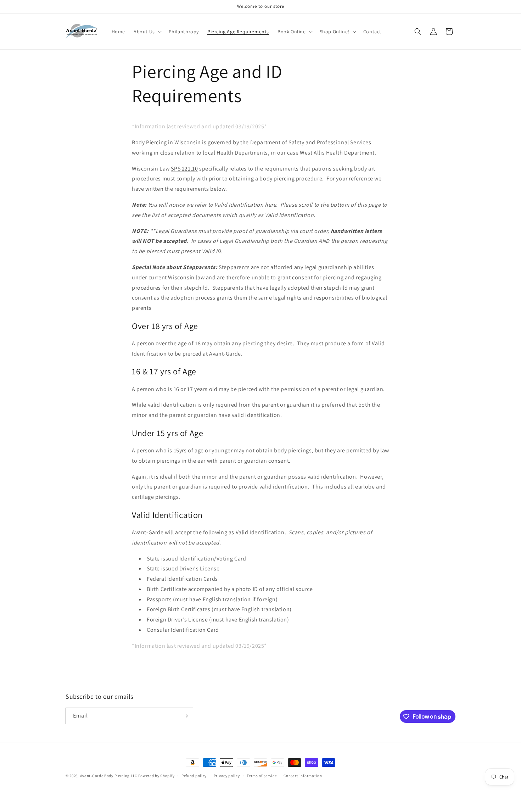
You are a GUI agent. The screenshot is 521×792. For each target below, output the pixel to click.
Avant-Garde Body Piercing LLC (108, 775)
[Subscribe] (185, 716)
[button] (146, 31)
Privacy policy (227, 775)
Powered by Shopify (156, 775)
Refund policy (194, 775)
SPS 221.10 (184, 168)
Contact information (303, 775)
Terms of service (261, 775)
